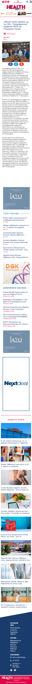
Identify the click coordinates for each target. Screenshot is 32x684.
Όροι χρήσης (9, 682)
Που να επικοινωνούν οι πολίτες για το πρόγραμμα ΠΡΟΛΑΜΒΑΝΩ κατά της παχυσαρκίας (15, 316)
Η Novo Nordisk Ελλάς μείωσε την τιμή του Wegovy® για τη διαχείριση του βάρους (15, 294)
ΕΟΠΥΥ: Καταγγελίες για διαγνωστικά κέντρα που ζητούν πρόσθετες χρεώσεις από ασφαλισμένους (15, 325)
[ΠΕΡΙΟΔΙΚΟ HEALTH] (18, 1)
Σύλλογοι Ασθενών (13, 648)
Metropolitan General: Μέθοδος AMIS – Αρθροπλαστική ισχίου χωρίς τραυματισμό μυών (15, 584)
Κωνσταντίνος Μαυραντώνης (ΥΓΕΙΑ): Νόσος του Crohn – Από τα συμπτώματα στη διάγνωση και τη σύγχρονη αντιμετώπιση (15, 251)
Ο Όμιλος (13, 630)
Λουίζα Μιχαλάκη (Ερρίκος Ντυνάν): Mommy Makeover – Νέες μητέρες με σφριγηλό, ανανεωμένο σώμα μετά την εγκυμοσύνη (15, 491)
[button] (27, 2)
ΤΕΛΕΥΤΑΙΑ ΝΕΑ (11, 213)
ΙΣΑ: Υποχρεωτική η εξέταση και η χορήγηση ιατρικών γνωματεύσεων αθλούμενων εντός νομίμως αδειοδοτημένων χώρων (14, 608)
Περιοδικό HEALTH (14, 633)
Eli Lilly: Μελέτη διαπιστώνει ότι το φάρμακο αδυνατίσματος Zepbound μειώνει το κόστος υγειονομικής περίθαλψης (15, 221)
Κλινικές (13, 645)
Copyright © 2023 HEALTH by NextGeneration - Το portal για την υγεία (22, 678)
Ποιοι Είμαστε (15, 628)
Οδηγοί (13, 651)
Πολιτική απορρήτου (20, 682)
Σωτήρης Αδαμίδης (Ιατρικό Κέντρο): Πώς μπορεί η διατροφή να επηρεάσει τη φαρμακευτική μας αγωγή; (15, 243)
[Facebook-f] (6, 2)
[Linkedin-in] (8, 2)
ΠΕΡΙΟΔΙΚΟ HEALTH (17, 2)
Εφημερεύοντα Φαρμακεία (15, 642)
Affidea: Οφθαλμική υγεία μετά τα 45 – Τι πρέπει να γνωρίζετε (16, 226)
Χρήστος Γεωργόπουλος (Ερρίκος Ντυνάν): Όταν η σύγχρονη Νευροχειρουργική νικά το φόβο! (16, 309)
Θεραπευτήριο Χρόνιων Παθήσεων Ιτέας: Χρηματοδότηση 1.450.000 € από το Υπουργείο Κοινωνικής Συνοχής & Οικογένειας (15, 561)
